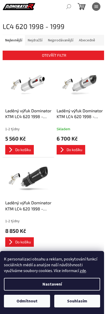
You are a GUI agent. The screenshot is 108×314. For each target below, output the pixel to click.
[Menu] (96, 6)
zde (83, 271)
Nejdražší (35, 40)
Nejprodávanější (60, 40)
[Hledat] (68, 6)
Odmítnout (27, 301)
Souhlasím (77, 301)
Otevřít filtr (54, 55)
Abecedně (87, 40)
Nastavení (52, 284)
